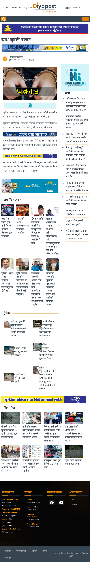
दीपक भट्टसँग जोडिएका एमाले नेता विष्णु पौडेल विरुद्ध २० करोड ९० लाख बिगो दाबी (37, 231)
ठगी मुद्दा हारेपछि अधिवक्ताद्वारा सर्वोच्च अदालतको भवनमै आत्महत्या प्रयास (18, 329)
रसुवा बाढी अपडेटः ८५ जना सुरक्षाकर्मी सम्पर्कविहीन (19, 351)
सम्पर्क (45, 551)
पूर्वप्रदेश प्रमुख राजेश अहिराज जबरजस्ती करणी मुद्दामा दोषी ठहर (7, 282)
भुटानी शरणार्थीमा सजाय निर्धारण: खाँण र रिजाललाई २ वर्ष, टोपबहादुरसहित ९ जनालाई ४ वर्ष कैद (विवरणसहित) (53, 236)
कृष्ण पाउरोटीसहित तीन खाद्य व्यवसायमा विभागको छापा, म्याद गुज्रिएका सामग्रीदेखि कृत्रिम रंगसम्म (47, 378)
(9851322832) (7, 525)
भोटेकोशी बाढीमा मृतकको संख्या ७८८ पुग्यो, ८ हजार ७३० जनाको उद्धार (77, 121)
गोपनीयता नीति (21, 551)
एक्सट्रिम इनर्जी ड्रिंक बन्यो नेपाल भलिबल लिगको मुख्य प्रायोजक (7, 227)
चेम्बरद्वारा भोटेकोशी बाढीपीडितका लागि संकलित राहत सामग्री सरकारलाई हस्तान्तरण (75, 153)
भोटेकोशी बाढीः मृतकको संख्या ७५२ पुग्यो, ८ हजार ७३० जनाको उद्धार (77, 234)
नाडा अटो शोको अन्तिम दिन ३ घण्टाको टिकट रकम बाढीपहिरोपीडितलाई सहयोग (77, 171)
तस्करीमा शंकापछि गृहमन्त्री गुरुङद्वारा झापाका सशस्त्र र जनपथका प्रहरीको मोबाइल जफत (50, 289)
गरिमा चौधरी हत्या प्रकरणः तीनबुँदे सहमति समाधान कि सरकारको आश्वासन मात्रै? (47, 329)
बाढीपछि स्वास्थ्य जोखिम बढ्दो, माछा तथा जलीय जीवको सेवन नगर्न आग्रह (76, 137)
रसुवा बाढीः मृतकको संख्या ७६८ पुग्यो (74, 223)
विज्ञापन (34, 551)
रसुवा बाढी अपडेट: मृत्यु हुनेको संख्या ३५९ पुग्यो (18, 378)
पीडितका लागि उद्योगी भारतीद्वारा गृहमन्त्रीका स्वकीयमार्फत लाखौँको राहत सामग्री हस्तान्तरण (76, 104)
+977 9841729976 (33, 519)
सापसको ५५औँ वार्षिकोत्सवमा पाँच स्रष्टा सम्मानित (22, 226)
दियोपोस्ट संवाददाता (16, 57)
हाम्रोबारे (8, 551)
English (74, 505)
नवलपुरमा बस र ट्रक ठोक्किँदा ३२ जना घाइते (76, 212)
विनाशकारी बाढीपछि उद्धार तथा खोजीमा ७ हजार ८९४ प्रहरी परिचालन (77, 186)
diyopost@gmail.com (34, 502)
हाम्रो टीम (8, 558)
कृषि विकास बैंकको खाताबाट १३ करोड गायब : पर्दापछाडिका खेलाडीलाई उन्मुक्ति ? (22, 283)
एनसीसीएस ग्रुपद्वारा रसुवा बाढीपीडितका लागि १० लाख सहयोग (77, 200)
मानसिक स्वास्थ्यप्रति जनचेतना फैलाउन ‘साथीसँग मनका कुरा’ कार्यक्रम (46, 352)
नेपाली (73, 500)
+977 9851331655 (33, 526)
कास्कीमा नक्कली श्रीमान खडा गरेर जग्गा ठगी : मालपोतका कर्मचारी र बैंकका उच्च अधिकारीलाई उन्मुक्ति (37, 289)
